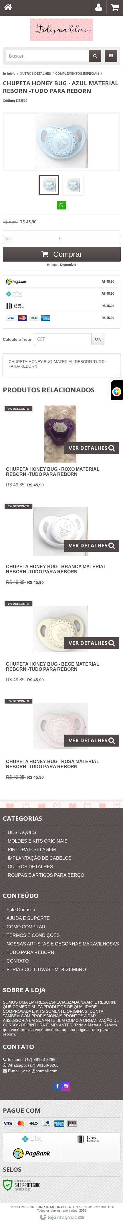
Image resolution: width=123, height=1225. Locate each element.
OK (98, 339)
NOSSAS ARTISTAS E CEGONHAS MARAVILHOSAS (63, 943)
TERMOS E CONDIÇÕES (33, 935)
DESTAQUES (22, 832)
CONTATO (18, 961)
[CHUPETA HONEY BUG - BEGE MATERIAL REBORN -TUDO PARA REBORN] (60, 643)
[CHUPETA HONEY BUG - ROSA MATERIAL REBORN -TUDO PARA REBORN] (60, 741)
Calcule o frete (17, 339)
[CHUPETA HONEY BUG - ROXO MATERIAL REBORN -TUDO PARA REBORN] (60, 448)
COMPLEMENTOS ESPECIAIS (77, 73)
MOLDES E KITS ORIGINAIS (38, 841)
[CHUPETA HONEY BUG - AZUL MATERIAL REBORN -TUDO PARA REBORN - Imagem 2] (73, 185)
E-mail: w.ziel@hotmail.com (32, 1071)
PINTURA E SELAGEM (32, 849)
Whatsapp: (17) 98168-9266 (32, 1065)
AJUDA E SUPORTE (28, 918)
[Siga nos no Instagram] (65, 1086)
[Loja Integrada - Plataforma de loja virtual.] (61, 1217)
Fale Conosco (21, 909)
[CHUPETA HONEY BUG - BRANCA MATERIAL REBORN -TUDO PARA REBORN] (60, 546)
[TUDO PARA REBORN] (61, 30)
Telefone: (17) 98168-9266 (30, 1059)
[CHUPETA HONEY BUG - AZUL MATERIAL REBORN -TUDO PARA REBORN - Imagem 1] (49, 185)
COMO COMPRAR (26, 926)
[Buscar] (95, 56)
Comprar (66, 254)
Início (11, 73)
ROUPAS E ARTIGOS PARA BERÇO (46, 875)
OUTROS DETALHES (35, 73)
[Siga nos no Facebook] (57, 1086)
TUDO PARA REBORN (30, 952)
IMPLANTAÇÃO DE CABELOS (40, 858)
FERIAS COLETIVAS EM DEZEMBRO (46, 969)
